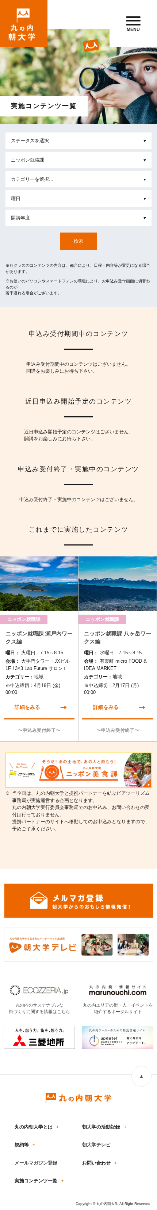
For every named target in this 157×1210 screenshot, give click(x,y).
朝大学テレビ (96, 1144)
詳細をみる (27, 707)
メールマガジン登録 (36, 1163)
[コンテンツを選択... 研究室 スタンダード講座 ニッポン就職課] (78, 160)
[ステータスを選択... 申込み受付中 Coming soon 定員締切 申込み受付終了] (78, 140)
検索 (78, 241)
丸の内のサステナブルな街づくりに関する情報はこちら (39, 1008)
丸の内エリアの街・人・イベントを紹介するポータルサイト (118, 1008)
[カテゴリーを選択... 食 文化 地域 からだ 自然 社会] (78, 179)
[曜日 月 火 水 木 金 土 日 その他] (78, 198)
